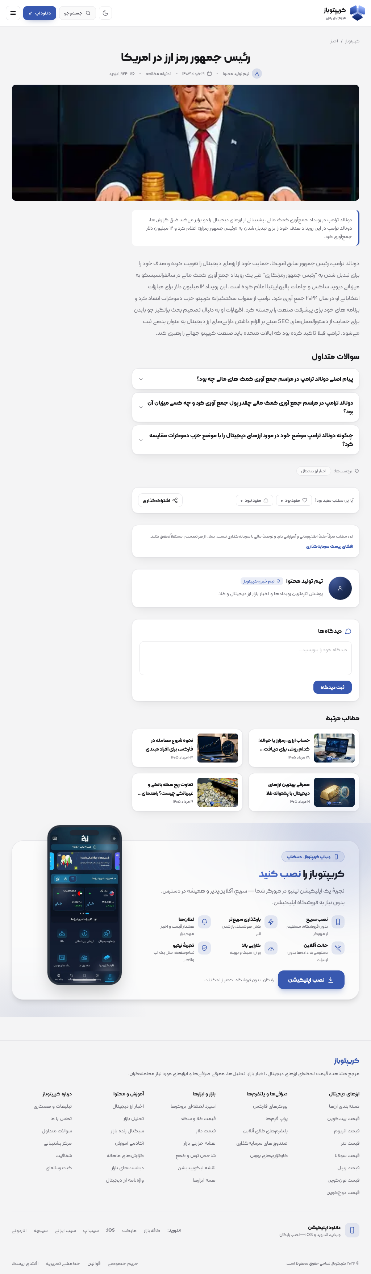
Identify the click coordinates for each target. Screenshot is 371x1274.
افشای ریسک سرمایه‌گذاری (329, 546)
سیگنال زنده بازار (127, 1130)
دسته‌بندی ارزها (344, 1106)
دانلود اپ (39, 13)
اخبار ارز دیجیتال (313, 471)
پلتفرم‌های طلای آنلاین (265, 1130)
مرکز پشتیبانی (58, 1143)
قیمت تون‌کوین (343, 1179)
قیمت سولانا (347, 1155)
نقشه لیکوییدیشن (197, 1167)
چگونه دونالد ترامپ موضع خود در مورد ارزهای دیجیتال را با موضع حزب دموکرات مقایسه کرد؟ (251, 439)
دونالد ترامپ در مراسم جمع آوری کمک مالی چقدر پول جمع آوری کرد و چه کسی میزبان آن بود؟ (250, 407)
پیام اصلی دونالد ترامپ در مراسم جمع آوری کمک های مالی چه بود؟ (275, 379)
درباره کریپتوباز (57, 1093)
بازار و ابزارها (204, 1093)
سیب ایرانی (65, 1230)
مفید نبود (251, 500)
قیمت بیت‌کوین (343, 1118)
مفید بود (290, 500)
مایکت (129, 1230)
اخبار (334, 41)
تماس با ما (61, 1118)
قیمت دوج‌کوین (342, 1192)
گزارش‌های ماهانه (125, 1155)
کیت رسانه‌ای (59, 1167)
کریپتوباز (352, 41)
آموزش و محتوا (128, 1093)
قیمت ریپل (348, 1167)
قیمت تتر (350, 1143)
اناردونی (19, 1230)
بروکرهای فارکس (270, 1106)
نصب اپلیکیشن (306, 980)
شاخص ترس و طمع (196, 1155)
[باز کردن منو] (13, 13)
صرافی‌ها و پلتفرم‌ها (267, 1093)
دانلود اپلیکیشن (324, 1227)
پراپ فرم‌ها (277, 1118)
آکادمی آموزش (129, 1143)
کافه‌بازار (152, 1230)
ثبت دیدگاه (333, 687)
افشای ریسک (25, 1263)
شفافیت (63, 1155)
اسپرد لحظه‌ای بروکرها (193, 1106)
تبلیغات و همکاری (53, 1106)
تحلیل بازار (134, 1118)
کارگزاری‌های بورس (269, 1155)
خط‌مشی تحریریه (63, 1263)
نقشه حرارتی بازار (200, 1143)
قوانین (93, 1263)
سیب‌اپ (91, 1230)
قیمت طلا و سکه (198, 1118)
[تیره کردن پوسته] (105, 13)
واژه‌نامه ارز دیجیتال (125, 1179)
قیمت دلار (206, 1130)
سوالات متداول (57, 1130)
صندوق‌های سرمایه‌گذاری (262, 1143)
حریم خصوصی (123, 1263)
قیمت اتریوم (346, 1130)
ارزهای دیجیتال (344, 1093)
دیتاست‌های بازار (128, 1167)
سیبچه (40, 1230)
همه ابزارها (204, 1179)
